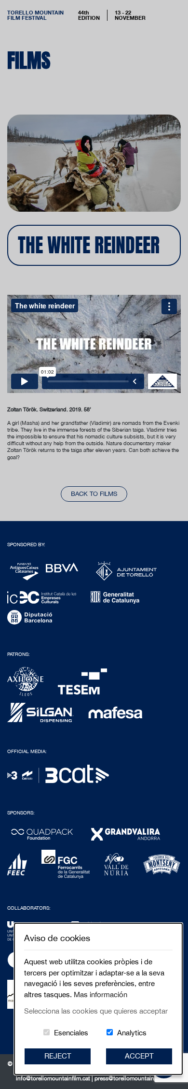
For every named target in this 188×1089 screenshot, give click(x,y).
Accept (139, 1056)
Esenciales (71, 1033)
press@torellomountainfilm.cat (133, 1078)
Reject (57, 1056)
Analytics (132, 1033)
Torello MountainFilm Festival (35, 15)
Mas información (100, 994)
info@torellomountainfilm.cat (54, 1078)
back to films (94, 493)
